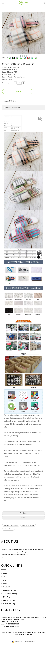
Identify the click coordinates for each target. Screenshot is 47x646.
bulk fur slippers (8, 529)
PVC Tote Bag (8, 597)
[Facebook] (3, 558)
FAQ (4, 580)
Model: (6, 101)
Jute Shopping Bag (10, 593)
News (5, 583)
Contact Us (7, 587)
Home (5, 573)
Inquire (16, 91)
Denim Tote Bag (9, 604)
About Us (6, 577)
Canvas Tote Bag (9, 590)
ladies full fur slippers (28, 525)
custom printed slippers (11, 525)
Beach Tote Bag (9, 600)
